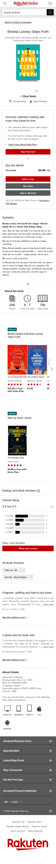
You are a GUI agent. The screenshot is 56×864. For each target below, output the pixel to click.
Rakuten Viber (35, 822)
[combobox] (14, 570)
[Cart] (50, 3)
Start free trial (28, 151)
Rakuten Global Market (17, 826)
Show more (47, 604)
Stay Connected (12, 770)
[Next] (52, 369)
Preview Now (19, 101)
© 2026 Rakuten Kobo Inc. (16, 811)
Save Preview (40, 101)
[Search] (50, 12)
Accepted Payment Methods (19, 791)
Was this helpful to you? (14, 617)
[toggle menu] (5, 3)
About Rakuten (35, 831)
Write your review (28, 548)
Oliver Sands (29, 96)
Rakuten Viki (18, 822)
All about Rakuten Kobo (17, 741)
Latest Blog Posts (13, 760)
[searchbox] (28, 12)
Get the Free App (13, 779)
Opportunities (11, 750)
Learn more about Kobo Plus (22, 144)
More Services (18, 831)
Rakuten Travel (39, 826)
